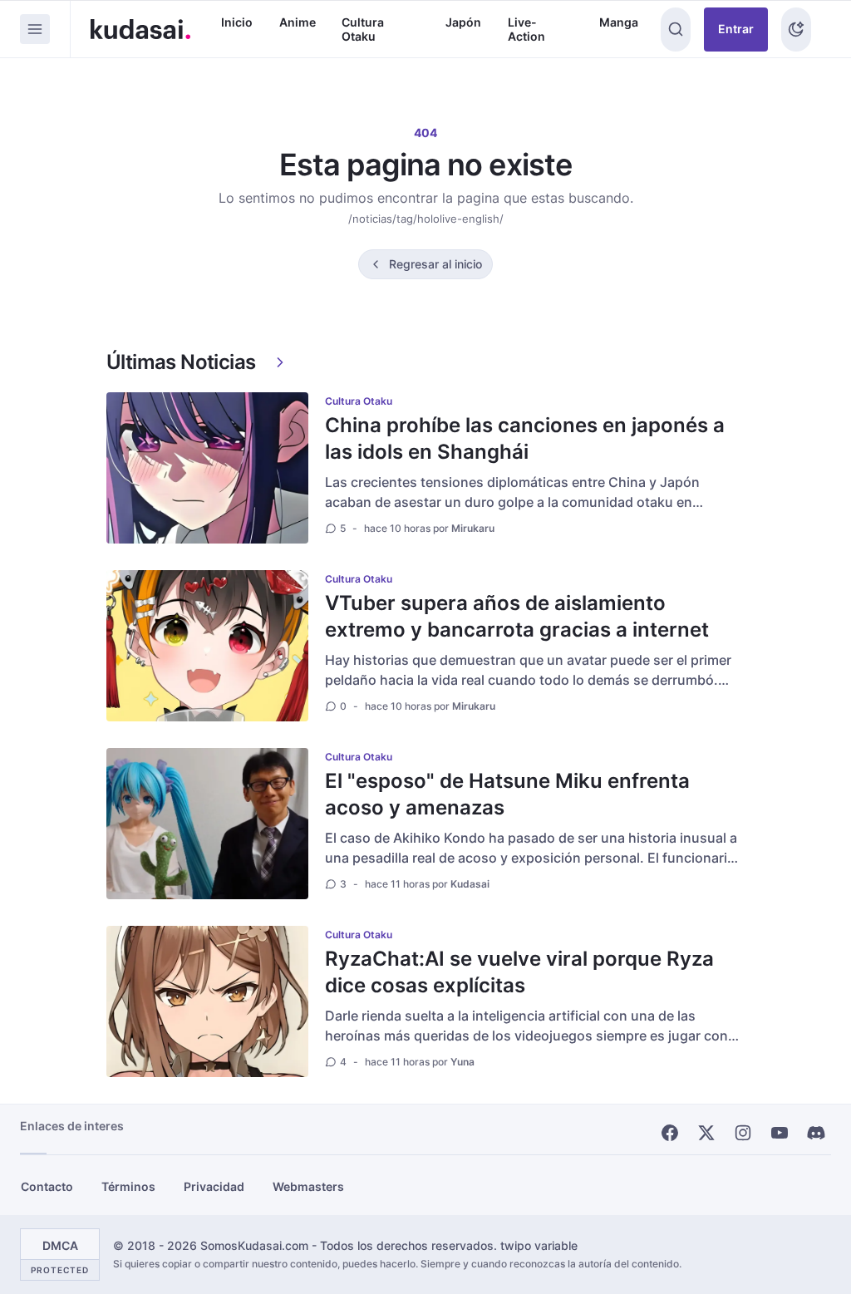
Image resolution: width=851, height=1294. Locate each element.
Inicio (237, 22)
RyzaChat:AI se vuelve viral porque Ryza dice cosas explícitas (519, 972)
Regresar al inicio (435, 264)
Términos (128, 1186)
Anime (297, 22)
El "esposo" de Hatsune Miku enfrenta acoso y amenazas (507, 794)
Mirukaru (472, 528)
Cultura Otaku (363, 29)
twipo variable (539, 1245)
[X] (706, 1133)
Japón (463, 22)
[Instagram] (743, 1133)
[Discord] (816, 1133)
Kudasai (469, 884)
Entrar (736, 29)
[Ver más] (280, 362)
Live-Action (526, 29)
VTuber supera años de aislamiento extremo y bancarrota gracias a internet (517, 616)
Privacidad (214, 1186)
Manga (618, 22)
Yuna (462, 1061)
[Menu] (35, 29)
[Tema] (796, 29)
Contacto (47, 1186)
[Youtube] (779, 1133)
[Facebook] (670, 1133)
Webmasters (308, 1186)
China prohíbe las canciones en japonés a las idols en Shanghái (525, 438)
